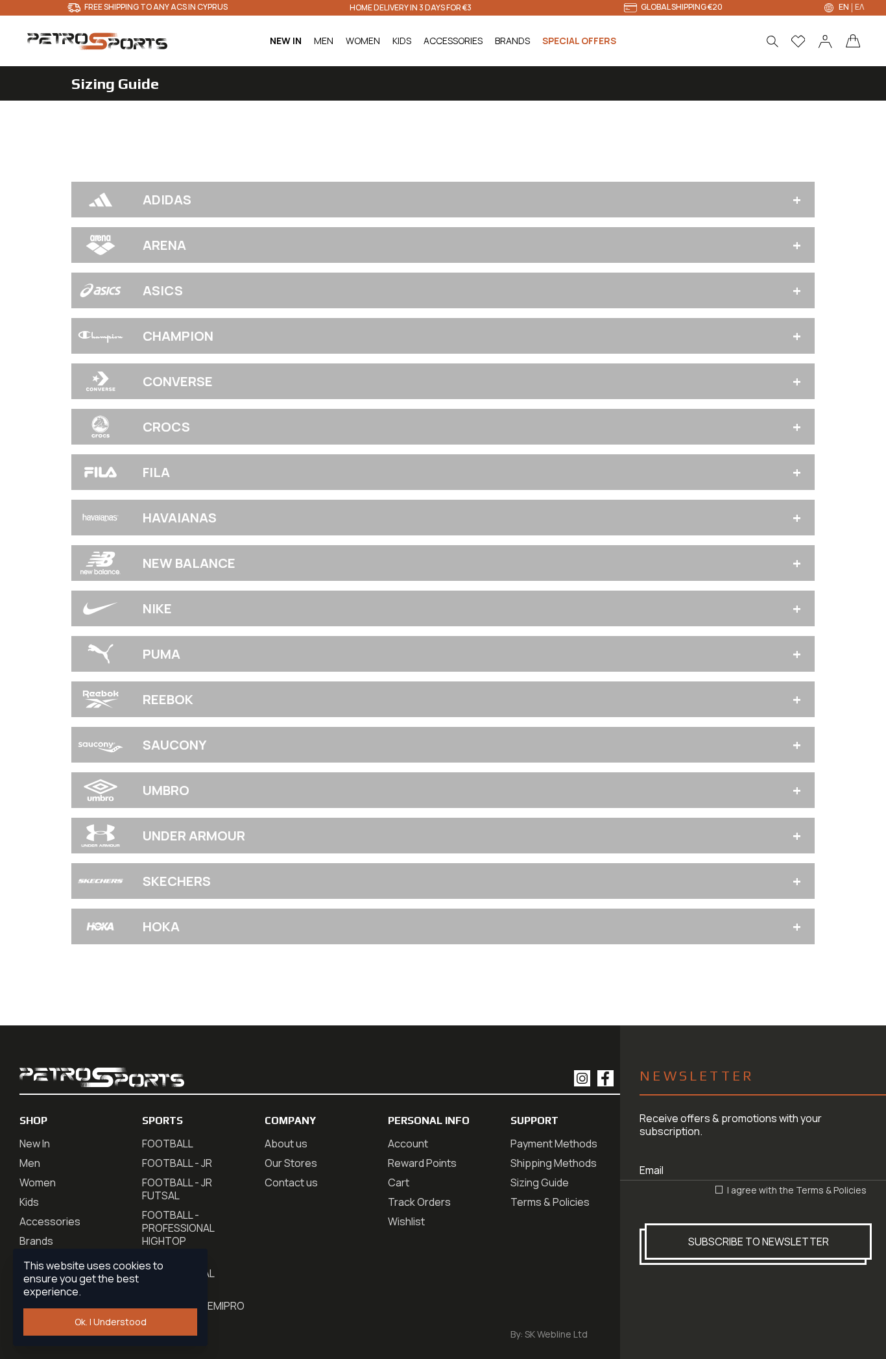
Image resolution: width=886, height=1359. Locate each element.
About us (286, 1143)
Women (37, 1182)
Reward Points (422, 1163)
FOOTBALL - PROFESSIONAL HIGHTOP (178, 1228)
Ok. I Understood (111, 1322)
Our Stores (291, 1163)
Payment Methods (553, 1143)
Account (408, 1143)
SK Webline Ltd (556, 1334)
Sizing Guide (539, 1182)
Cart (398, 1182)
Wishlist (406, 1221)
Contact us (291, 1182)
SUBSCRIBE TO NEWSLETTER (758, 1241)
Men (29, 1163)
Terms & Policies (831, 1190)
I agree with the (796, 1190)
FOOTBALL (167, 1143)
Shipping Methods (553, 1163)
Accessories (49, 1221)
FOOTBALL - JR (177, 1163)
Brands (36, 1241)
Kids (29, 1202)
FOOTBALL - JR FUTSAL (177, 1189)
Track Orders (419, 1202)
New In (34, 1143)
